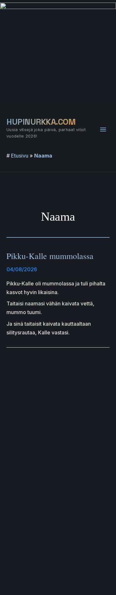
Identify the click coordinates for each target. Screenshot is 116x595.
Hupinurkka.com (40, 122)
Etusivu (19, 155)
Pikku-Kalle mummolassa (49, 255)
